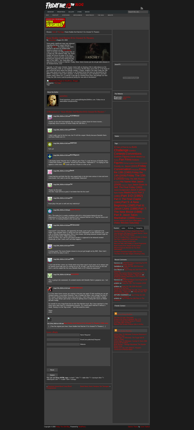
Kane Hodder (119, 193)
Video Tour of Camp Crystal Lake (125, 241)
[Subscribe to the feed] (142, 8)
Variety (55, 47)
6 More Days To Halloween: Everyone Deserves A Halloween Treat (130, 335)
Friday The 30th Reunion (134, 179)
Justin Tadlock (145, 427)
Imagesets (124, 185)
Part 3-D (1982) (132, 195)
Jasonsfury (126, 97)
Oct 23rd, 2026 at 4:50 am (55, 323)
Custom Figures (122, 156)
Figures (118, 162)
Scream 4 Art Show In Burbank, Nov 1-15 (127, 319)
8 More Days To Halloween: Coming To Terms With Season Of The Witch (130, 342)
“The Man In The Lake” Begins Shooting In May (129, 254)
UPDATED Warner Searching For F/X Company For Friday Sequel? (130, 263)
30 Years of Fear (120, 147)
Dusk (124, 99)
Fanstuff (55, 15)
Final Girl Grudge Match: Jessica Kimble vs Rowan (130, 237)
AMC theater (67, 50)
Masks (127, 192)
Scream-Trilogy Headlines (124, 314)
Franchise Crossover (140, 163)
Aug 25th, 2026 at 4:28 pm (61, 184)
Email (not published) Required (90, 339)
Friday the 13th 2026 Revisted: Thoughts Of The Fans (128, 287)
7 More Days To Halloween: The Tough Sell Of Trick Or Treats (129, 338)
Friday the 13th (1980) (130, 171)
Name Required (85, 335)
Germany (117, 182)
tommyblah (75, 274)
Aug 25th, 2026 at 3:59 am (61, 116)
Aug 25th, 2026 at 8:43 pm (61, 245)
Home (54, 32)
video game (137, 220)
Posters (138, 218)
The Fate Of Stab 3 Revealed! (123, 317)
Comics (132, 150)
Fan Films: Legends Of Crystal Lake (126, 239)
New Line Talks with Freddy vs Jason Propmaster (130, 243)
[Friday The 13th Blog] (64, 6)
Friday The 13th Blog (62, 427)
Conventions (134, 153)
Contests (119, 153)
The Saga (101, 15)
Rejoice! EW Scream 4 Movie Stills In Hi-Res (128, 324)
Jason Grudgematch (122, 190)
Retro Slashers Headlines (124, 331)
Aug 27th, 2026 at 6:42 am (61, 288)
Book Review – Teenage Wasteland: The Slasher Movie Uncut (130, 345)
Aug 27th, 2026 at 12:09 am (62, 274)
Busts (134, 147)
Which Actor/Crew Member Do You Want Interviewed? (127, 248)
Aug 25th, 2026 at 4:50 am (61, 130)
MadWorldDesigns (76, 288)
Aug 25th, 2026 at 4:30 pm (61, 198)
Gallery (71, 11)
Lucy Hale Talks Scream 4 (122, 322)
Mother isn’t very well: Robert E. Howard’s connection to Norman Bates (127, 348)
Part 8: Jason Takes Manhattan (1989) (126, 216)
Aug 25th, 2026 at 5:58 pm (61, 210)
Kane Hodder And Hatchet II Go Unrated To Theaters (70, 37)
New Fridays (90, 15)
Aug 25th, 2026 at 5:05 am (61, 143)
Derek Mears (136, 157)
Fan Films (125, 159)
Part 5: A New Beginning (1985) (126, 204)
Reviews (116, 220)
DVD (47, 15)
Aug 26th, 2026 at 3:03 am (61, 259)
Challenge (121, 150)
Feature (135, 160)
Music (134, 192)
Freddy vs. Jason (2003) (126, 166)
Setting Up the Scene (126, 220)
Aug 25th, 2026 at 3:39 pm (61, 171)
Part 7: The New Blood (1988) (130, 210)
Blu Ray (129, 147)
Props (143, 218)
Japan (130, 185)
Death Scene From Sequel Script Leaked (127, 245)
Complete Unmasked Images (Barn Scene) (128, 251)
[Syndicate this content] (116, 314)
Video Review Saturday (126, 222)
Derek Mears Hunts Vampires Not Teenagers (94, 386)
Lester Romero (75, 210)
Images (87, 11)
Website (110, 15)
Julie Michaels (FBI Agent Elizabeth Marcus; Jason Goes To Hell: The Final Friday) (130, 234)
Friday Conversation (130, 167)
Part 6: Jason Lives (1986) (129, 207)
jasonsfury (52, 40)
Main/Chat (50, 11)
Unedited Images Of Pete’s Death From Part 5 (129, 231)
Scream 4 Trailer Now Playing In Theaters (127, 321)
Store (79, 11)
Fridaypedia (61, 11)
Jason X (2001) (137, 190)
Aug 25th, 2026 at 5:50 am (61, 155)
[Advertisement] (107, 23)
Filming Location (128, 163)
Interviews (66, 15)
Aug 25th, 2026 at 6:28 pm (61, 225)
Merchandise (77, 15)
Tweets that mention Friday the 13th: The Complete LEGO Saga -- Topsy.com (130, 290)
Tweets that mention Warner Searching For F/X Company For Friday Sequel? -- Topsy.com (129, 274)
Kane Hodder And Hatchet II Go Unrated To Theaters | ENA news (86, 323)
